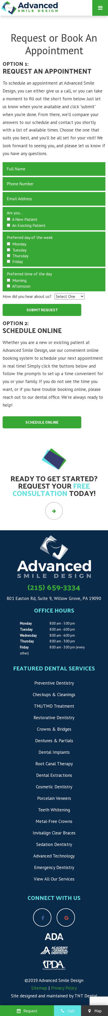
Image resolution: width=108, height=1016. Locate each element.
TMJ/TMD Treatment (54, 706)
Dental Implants (54, 752)
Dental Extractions (54, 775)
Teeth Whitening (54, 810)
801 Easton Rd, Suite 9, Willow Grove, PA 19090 (54, 598)
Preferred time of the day (29, 273)
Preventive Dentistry (54, 683)
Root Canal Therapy (54, 764)
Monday (26, 623)
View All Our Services (54, 879)
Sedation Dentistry (54, 844)
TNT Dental (85, 996)
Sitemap (39, 988)
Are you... (15, 212)
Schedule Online (41, 422)
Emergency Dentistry (54, 867)
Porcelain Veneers (54, 798)
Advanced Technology (54, 856)
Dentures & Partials (54, 741)
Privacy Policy (64, 988)
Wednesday (28, 635)
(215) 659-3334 (54, 587)
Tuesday (26, 629)
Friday (24, 647)
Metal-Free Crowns (54, 821)
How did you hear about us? (27, 296)
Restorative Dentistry (54, 717)
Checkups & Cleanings (54, 694)
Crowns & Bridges (54, 729)
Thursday (27, 641)
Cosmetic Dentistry (54, 787)
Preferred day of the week (30, 237)
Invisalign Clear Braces (54, 833)
